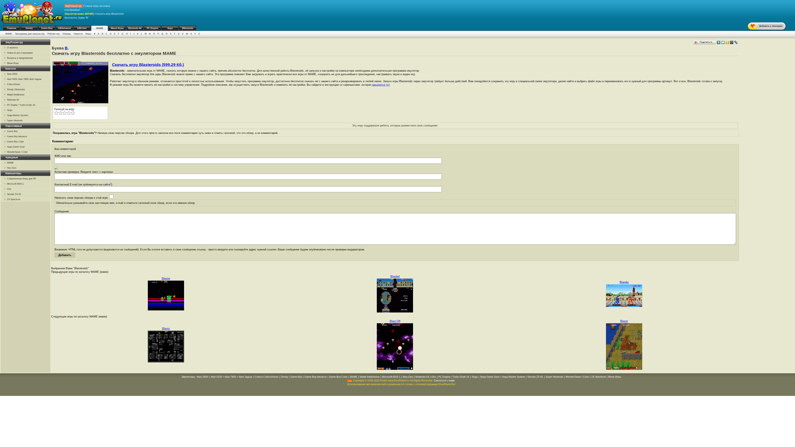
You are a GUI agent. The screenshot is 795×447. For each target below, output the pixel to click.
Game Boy (47, 28)
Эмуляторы (188, 376)
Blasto (166, 328)
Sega (170, 28)
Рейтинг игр (53, 33)
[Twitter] (723, 42)
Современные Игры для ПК (21, 178)
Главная (11, 28)
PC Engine (152, 28)
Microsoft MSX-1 (15, 184)
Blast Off (395, 321)
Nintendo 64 (134, 28)
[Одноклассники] (727, 42)
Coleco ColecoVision (266, 376)
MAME (99, 28)
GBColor (82, 28)
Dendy (29, 28)
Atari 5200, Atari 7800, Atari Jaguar (24, 79)
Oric (9, 189)
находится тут (381, 84)
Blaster (166, 278)
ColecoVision (13, 84)
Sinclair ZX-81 (14, 194)
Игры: (89, 33)
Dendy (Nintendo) (16, 89)
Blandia (624, 282)
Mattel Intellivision (15, 94)
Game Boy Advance (17, 136)
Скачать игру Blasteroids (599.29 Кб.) (148, 64)
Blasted (395, 276)
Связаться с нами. (444, 380)
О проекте (12, 47)
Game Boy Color (15, 141)
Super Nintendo (15, 120)
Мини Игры (117, 28)
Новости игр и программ (20, 53)
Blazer (624, 321)
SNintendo (187, 28)
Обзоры (67, 33)
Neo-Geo (11, 168)
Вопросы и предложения (20, 58)
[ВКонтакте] (719, 42)
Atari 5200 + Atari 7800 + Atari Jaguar (231, 376)
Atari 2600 (12, 74)
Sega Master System (17, 115)
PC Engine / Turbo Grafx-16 (21, 105)
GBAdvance (64, 28)
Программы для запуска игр (30, 33)
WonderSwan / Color (17, 152)
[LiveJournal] (736, 42)
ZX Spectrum (13, 199)
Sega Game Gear (16, 146)
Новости (78, 33)
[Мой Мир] (732, 42)
